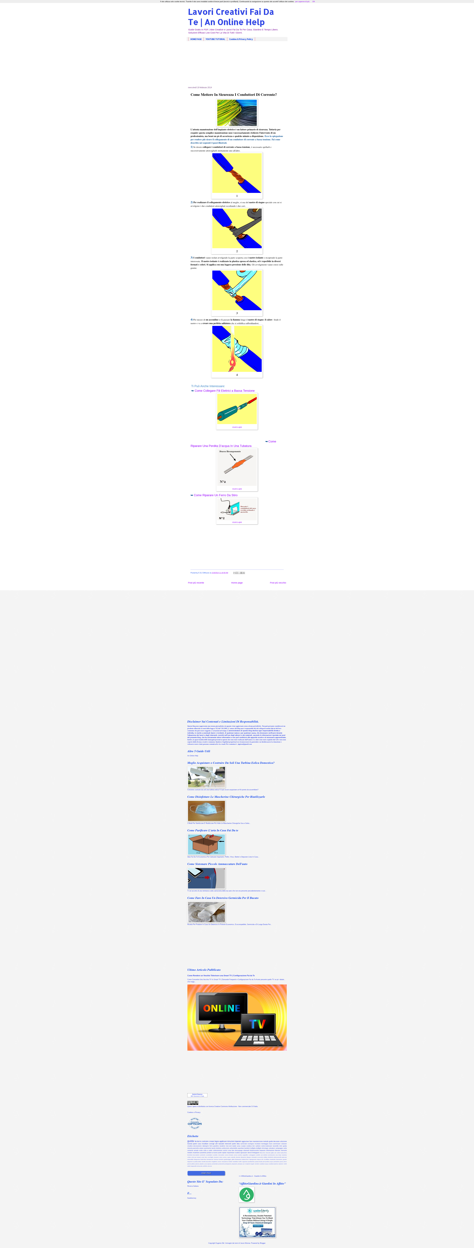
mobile (230, 1161)
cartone (258, 1146)
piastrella (203, 1152)
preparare (234, 1164)
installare (205, 1144)
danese (238, 1157)
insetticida (273, 1159)
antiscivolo (225, 1148)
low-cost (229, 1146)
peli (264, 1161)
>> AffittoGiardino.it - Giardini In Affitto (252, 1176)
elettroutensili (277, 1157)
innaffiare (266, 1159)
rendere (257, 1164)
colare (189, 1157)
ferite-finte (203, 1159)
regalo (252, 1164)
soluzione (283, 1141)
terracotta (199, 1166)
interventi (228, 1144)
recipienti (247, 1164)
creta (220, 1157)
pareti (195, 1144)
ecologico (251, 1144)
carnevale (243, 1144)
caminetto (202, 1155)
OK (313, 1)
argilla (272, 1152)
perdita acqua (269, 1161)
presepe (240, 1164)
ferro (211, 1146)
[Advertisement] (237, 65)
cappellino (245, 1155)
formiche (221, 1159)
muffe (240, 1161)
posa (238, 1146)
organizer (244, 1161)
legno (217, 1141)
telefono (219, 1148)
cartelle (258, 1155)
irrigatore (189, 1161)
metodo (265, 1141)
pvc (244, 1164)
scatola (237, 1152)
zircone (210, 1166)
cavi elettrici (264, 1155)
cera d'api (278, 1155)
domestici (254, 1157)
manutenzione (258, 1141)
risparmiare (231, 1152)
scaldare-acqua (264, 1164)
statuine (281, 1164)
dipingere (205, 1146)
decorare (276, 1141)
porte (220, 1152)
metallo (189, 1152)
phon (285, 1161)
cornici (225, 1150)
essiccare (284, 1157)
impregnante (253, 1159)
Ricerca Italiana (192, 1186)
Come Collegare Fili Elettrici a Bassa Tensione (225, 390)
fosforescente (254, 1150)
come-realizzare (266, 1146)
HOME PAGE (196, 39)
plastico (202, 1164)
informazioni (270, 1150)
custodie (233, 1157)
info (262, 1159)
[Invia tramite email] (234, 573)
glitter (233, 1159)
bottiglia (253, 1148)
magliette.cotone (216, 1161)
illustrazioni (238, 1159)
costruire (204, 1141)
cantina (240, 1155)
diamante (243, 1157)
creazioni (216, 1157)
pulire (234, 1144)
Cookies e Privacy (193, 1112)
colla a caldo (207, 1150)
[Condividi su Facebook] (241, 573)
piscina (197, 1164)
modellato (235, 1161)
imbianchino (245, 1159)
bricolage (265, 1148)
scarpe (243, 1146)
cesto (201, 1150)
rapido (224, 1152)
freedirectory (191, 1198)
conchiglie (210, 1157)
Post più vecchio (278, 583)
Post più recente (196, 583)
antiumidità (233, 1148)
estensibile (190, 1159)
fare (250, 1141)
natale (234, 1146)
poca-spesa (208, 1164)
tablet (189, 1166)
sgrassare (243, 1152)
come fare (204, 1157)
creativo (190, 1146)
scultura (249, 1146)
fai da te (198, 1141)
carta (285, 1148)
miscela (190, 1148)
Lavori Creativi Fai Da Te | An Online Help (231, 16)
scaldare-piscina (273, 1164)
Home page (237, 583)
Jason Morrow (245, 1243)
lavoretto (276, 1146)
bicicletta (189, 1155)
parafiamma (251, 1161)
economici (260, 1157)
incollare (258, 1144)
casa (199, 1144)
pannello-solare (198, 1148)
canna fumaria (229, 1155)
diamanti (246, 1150)
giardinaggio (227, 1159)
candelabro (209, 1155)
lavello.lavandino (206, 1161)
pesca (281, 1161)
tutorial (189, 1144)
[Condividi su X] (239, 573)
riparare (238, 1141)
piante (189, 1164)
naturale (221, 1144)
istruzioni (230, 1141)
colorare (284, 1144)
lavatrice (222, 1146)
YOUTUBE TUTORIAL (215, 39)
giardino (216, 1146)
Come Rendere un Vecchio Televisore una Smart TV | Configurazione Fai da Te (221, 975)
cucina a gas (226, 1157)
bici (253, 1146)
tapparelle (194, 1166)
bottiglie (258, 1148)
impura (259, 1159)
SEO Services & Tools (197, 1096)
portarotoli (221, 1164)
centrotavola (271, 1155)
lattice (199, 1161)
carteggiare (252, 1155)
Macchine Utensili (265, 1152)
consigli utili (213, 1144)
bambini (247, 1148)
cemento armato (192, 1150)
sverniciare (276, 1144)
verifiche (205, 1166)
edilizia (265, 1157)
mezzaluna (225, 1161)
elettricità (270, 1157)
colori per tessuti (196, 1157)
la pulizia (195, 1161)
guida (190, 1141)
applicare (223, 1141)
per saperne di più (302, 1)
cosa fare (231, 1150)
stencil (249, 1152)
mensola (284, 1150)
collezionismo (217, 1150)
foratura (216, 1159)
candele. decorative (218, 1155)
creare (211, 1141)
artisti (278, 1152)
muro (270, 1144)
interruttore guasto (281, 1159)
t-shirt (285, 1164)
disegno (249, 1157)
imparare (262, 1150)
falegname (197, 1159)
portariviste (215, 1164)
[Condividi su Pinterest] (244, 573)
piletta (193, 1164)
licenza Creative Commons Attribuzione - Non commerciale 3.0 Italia (233, 1106)
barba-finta (284, 1152)
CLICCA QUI (237, 427)
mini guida (283, 1146)
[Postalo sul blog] (237, 573)
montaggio (264, 1144)
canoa (235, 1155)
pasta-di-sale (258, 1161)
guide (271, 1141)
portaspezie (227, 1164)
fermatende (210, 1159)
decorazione (197, 1146)
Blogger (262, 1243)
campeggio (279, 1148)
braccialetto (196, 1155)
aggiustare (245, 1141)
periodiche (276, 1161)
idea (238, 1144)
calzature (272, 1148)
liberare (277, 1150)
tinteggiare (255, 1152)
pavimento (207, 1148)
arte (275, 1152)
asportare (241, 1148)
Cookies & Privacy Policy (241, 39)
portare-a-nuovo (212, 1152)
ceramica (284, 1155)
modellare (196, 1152)
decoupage (239, 1150)
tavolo (214, 1148)
